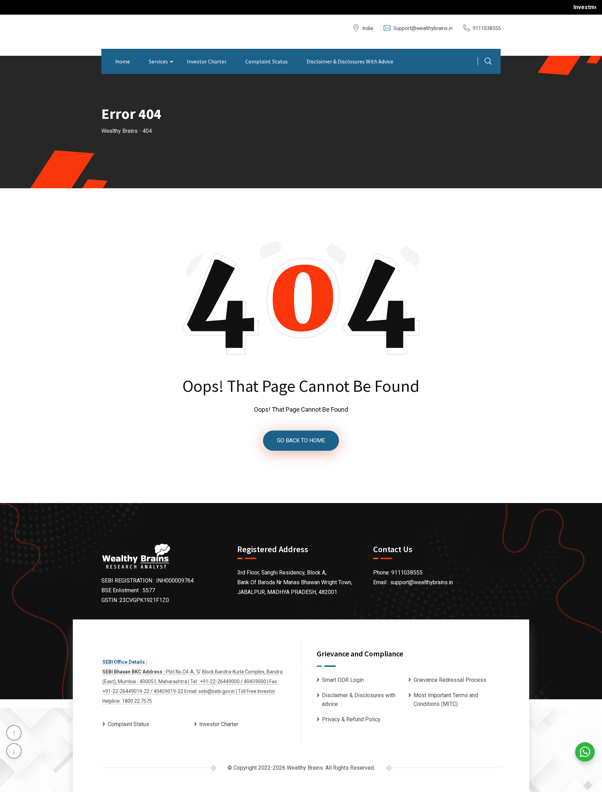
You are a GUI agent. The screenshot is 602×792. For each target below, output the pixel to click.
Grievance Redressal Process (450, 680)
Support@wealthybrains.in (423, 28)
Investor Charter (206, 61)
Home (122, 61)
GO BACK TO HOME (301, 440)
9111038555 (487, 28)
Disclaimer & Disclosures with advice (350, 61)
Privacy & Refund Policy (351, 719)
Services (158, 61)
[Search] (488, 62)
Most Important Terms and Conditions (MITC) (446, 700)
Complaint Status (266, 61)
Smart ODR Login (343, 680)
